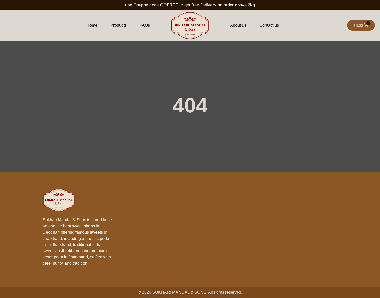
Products (118, 25)
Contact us (269, 25)
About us (238, 25)
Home (91, 25)
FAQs (145, 25)
